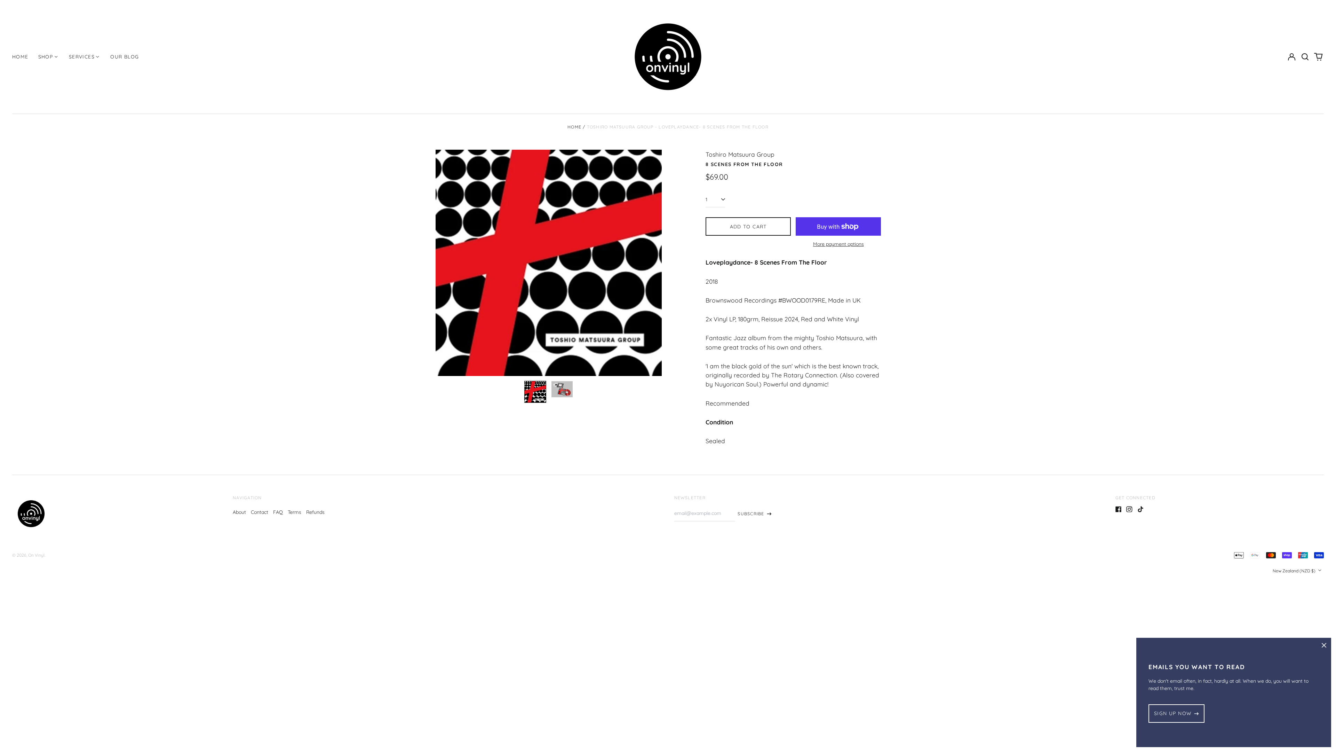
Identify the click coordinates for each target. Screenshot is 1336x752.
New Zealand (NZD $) (1295, 570)
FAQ (278, 512)
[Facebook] (1118, 509)
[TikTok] (1140, 509)
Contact (259, 512)
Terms (294, 512)
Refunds (315, 512)
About (239, 512)
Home (20, 57)
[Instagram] (1129, 509)
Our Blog (124, 57)
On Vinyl (36, 555)
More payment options (838, 244)
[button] (1305, 56)
